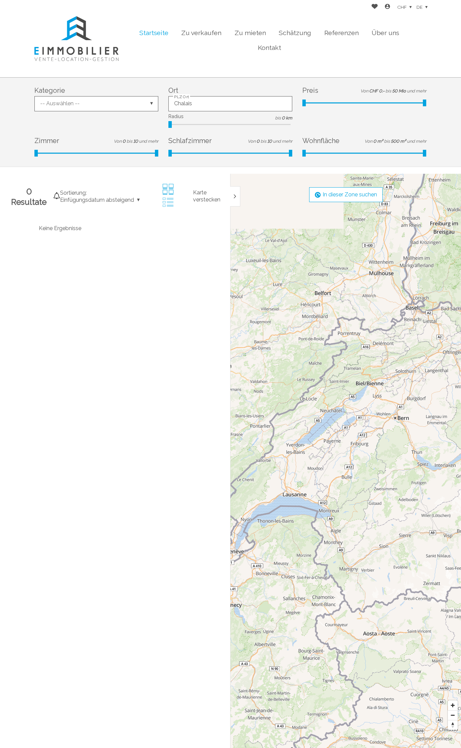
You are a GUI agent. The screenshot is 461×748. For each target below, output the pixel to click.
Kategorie (49, 90)
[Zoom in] (453, 705)
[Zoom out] (453, 715)
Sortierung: (73, 193)
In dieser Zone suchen (350, 194)
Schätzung (295, 32)
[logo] (76, 38)
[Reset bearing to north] (453, 725)
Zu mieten (250, 32)
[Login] (387, 7)
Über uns (385, 32)
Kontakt (269, 47)
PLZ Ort (181, 96)
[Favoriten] (375, 7)
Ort (173, 90)
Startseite (153, 32)
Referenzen (341, 32)
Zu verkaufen (201, 32)
